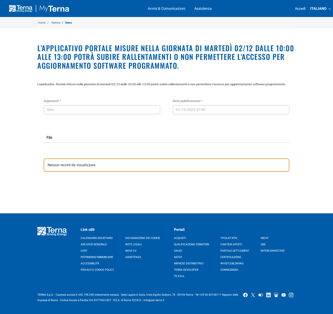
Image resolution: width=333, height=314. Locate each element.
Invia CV (131, 250)
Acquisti (180, 238)
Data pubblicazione (187, 101)
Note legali (133, 244)
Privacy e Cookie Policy (97, 269)
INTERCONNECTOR (272, 250)
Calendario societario (97, 238)
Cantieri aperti (231, 244)
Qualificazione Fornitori (191, 244)
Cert (84, 250)
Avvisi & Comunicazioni (166, 8)
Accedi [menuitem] (300, 8)
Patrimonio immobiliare (97, 257)
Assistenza (203, 8)
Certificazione (230, 257)
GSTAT (178, 257)
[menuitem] (320, 8)
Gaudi (178, 250)
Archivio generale (94, 244)
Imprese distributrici (188, 263)
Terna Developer (186, 269)
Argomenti (51, 101)
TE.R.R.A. (179, 276)
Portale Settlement (234, 250)
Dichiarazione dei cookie (142, 238)
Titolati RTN (228, 238)
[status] (166, 165)
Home (42, 22)
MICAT (265, 238)
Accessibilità (90, 263)
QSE (263, 244)
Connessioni (229, 269)
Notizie (56, 22)
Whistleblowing (232, 263)
